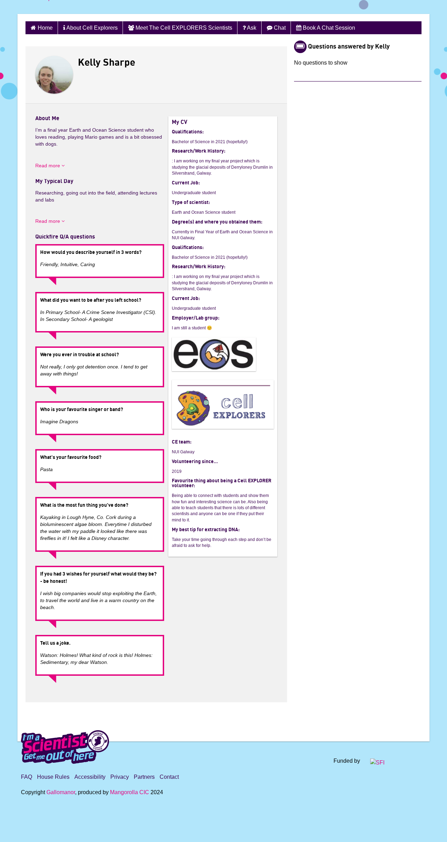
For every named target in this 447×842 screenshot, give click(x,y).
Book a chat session (328, 28)
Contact (169, 777)
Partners (144, 777)
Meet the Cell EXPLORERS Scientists (183, 28)
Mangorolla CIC (129, 792)
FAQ (26, 777)
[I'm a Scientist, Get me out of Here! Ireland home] (65, 746)
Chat (279, 28)
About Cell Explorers (91, 28)
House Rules (53, 777)
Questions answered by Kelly (349, 47)
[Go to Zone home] (44, 7)
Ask (251, 28)
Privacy (119, 777)
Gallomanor (60, 792)
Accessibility (89, 777)
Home (45, 28)
